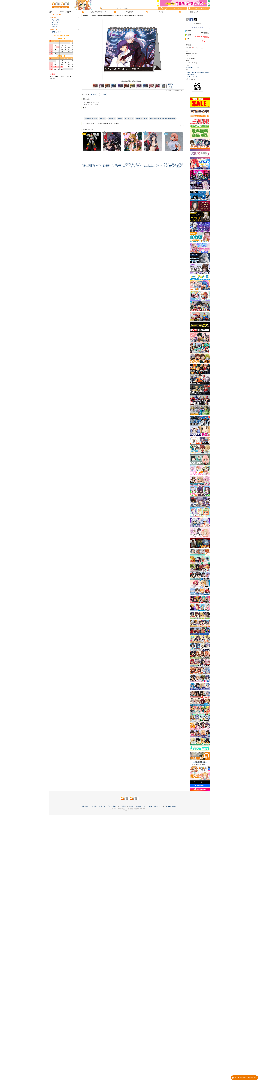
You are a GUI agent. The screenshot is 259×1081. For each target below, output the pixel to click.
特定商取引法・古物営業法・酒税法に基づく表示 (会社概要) (99, 806)
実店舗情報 (122, 806)
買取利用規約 (158, 806)
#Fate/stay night (141, 118)
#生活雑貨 (112, 118)
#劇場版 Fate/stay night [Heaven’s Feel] (162, 118)
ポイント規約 (148, 806)
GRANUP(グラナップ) (192, 67)
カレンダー (103, 94)
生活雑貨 (94, 94)
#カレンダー (129, 118)
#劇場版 (102, 118)
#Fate (120, 118)
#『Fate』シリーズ (91, 118)
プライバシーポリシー (171, 806)
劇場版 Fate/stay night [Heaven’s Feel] (197, 72)
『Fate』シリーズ (191, 76)
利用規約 (138, 806)
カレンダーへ (57, 14)
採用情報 (131, 806)
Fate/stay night (190, 74)
